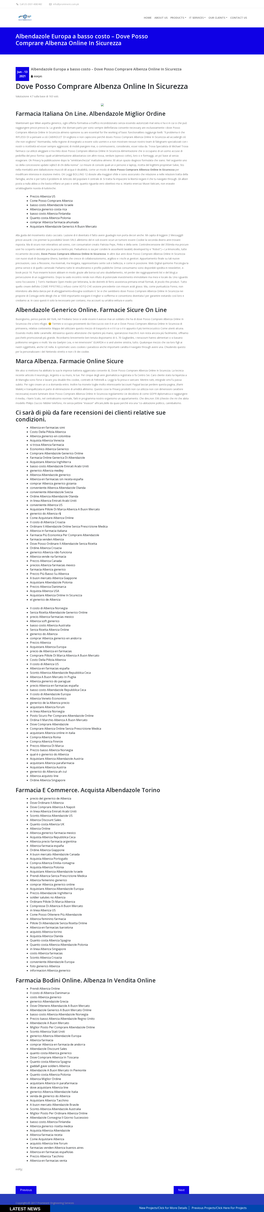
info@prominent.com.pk (65, 4)
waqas (38, 76)
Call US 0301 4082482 (30, 4)
